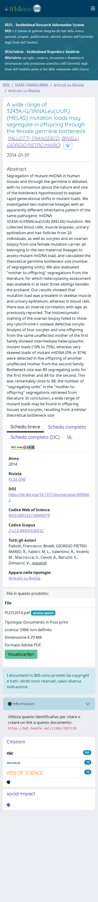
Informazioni (23, 703)
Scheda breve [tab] (25, 427)
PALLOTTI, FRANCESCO (33, 138)
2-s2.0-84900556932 (26, 530)
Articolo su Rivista (24, 90)
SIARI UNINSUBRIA (31, 85)
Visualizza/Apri (21, 654)
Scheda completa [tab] (67, 427)
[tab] (70, 437)
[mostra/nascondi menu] (93, 8)
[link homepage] (24, 8)
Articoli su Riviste (69, 85)
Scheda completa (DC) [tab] (35, 437)
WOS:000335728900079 (29, 515)
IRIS (6, 85)
